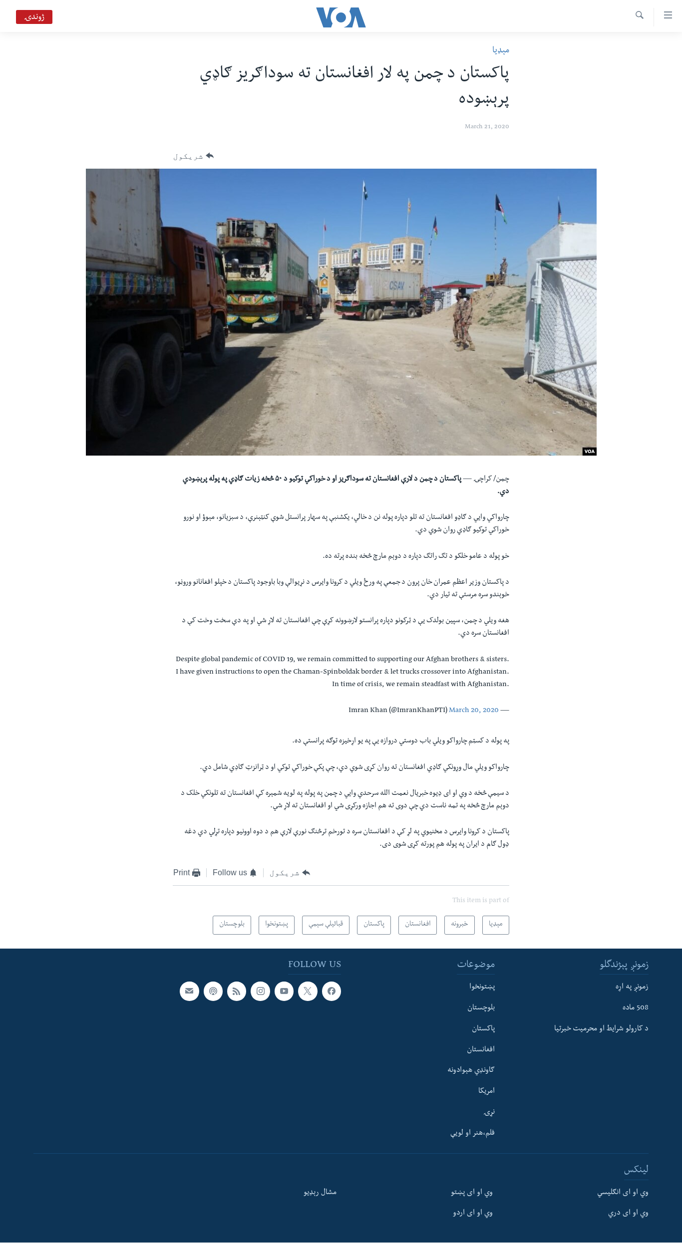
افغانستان (481, 1050)
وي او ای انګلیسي (623, 1193)
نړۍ (489, 1112)
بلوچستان (481, 1008)
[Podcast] (213, 991)
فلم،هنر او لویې (472, 1133)
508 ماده (636, 1008)
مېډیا (500, 51)
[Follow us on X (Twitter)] (307, 991)
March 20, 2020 (474, 711)
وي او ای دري (628, 1214)
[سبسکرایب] (189, 991)
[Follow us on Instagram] (260, 991)
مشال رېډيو (320, 1193)
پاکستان (483, 1029)
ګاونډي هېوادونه (471, 1071)
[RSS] (236, 991)
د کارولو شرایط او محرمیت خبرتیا (601, 1029)
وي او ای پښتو (472, 1193)
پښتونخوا (482, 988)
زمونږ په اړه (632, 988)
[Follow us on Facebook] (331, 991)
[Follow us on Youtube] (284, 991)
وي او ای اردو (473, 1214)
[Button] (193, 156)
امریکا (486, 1092)
